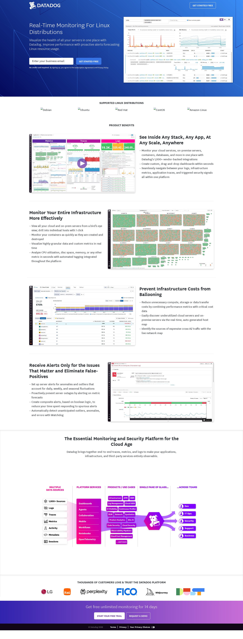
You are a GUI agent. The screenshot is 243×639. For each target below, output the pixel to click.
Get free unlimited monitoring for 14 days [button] (121, 606)
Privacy (123, 626)
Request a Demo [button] (138, 616)
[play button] (82, 163)
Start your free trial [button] (109, 616)
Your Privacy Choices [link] (140, 626)
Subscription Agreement (84, 67)
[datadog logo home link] (44, 5)
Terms (113, 626)
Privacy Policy (103, 67)
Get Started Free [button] (88, 61)
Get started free (203, 5)
